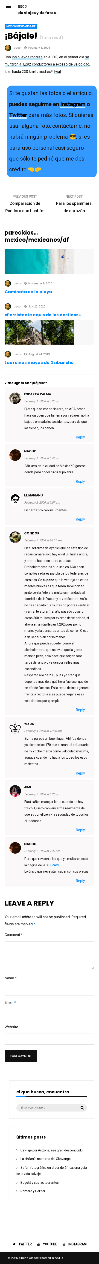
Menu (11, 6)
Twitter (18, 115)
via (57, 71)
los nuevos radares (27, 57)
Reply (80, 437)
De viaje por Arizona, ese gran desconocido (51, 1150)
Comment (14, 935)
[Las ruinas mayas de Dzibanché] (39, 343)
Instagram (72, 104)
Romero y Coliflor (32, 1191)
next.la (59, 1258)
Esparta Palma (37, 394)
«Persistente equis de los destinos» (43, 315)
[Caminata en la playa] (39, 272)
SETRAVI (52, 865)
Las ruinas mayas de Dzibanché (39, 362)
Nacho (30, 451)
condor (31, 533)
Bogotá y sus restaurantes (39, 1182)
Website (11, 1027)
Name (11, 978)
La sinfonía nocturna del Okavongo (45, 1159)
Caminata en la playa (28, 292)
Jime (28, 787)
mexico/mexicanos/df (20, 26)
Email (10, 1002)
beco (22, 6)
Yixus (29, 723)
